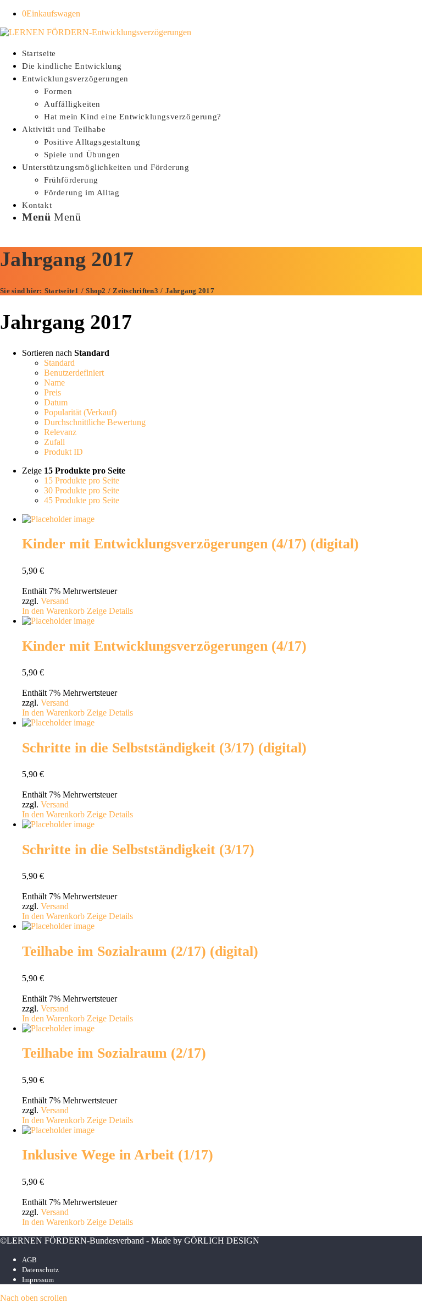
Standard (59, 362)
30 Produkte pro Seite (81, 490)
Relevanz (60, 432)
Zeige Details (110, 610)
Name (54, 382)
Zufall (54, 442)
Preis (52, 392)
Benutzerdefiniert (74, 372)
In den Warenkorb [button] (53, 610)
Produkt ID (63, 452)
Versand (55, 601)
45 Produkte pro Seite (81, 500)
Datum (56, 402)
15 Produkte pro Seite (81, 480)
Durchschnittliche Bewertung (95, 422)
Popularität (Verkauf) (80, 412)
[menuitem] (222, 52)
